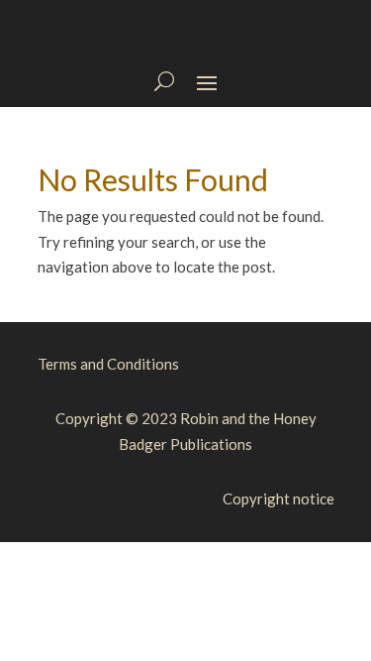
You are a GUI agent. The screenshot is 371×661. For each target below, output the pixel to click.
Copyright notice (278, 498)
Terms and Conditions (108, 364)
